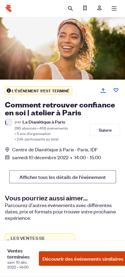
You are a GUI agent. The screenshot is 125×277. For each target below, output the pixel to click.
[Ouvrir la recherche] (70, 8)
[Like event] (116, 90)
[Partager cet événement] (103, 90)
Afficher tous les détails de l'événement (62, 176)
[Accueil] (8, 8)
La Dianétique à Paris (43, 121)
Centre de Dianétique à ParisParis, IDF (55, 149)
